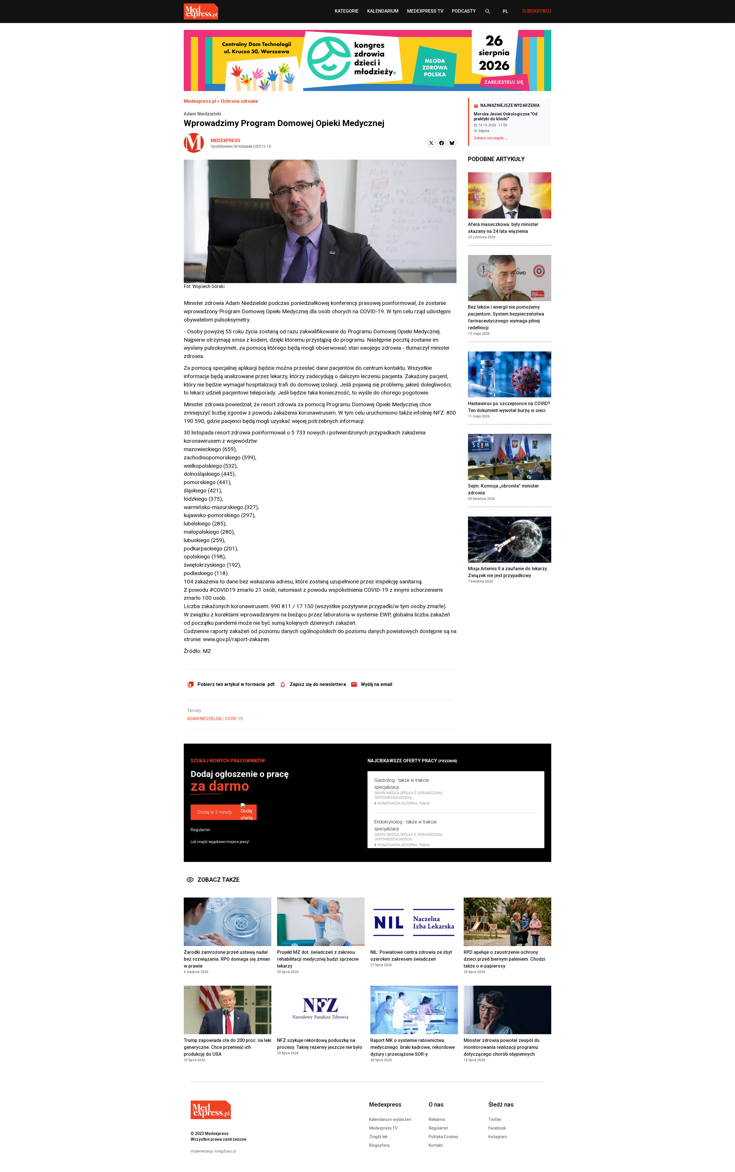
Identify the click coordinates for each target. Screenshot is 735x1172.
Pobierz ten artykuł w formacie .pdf (236, 684)
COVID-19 (234, 718)
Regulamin (200, 829)
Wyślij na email (376, 684)
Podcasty (464, 11)
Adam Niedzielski (204, 718)
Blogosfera (379, 1145)
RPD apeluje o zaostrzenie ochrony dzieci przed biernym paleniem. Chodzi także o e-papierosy (504, 959)
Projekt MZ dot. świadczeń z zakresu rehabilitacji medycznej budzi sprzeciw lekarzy (318, 959)
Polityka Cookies (443, 1136)
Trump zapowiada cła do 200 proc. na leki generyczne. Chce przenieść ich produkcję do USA (227, 1047)
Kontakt (436, 1145)
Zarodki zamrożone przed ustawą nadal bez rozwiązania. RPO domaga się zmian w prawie (227, 959)
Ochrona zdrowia (239, 101)
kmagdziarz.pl (225, 1151)
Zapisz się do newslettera (318, 684)
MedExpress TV (425, 11)
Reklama (437, 1119)
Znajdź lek (378, 1136)
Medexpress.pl (200, 101)
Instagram (497, 1136)
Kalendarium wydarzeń (390, 1119)
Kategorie (347, 11)
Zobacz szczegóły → (491, 138)
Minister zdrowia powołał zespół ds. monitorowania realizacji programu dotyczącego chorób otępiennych (502, 1047)
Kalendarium (383, 11)
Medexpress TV (383, 1128)
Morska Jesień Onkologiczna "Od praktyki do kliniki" (505, 116)
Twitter (495, 1119)
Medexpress (225, 140)
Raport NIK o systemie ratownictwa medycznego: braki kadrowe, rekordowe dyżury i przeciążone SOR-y (412, 1047)
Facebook (497, 1128)
